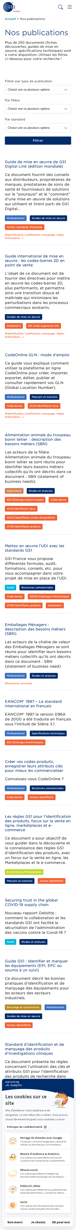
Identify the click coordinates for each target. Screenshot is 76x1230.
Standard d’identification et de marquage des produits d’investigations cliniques (34, 1048)
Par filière (12, 100)
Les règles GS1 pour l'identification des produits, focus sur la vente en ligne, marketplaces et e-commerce (38, 823)
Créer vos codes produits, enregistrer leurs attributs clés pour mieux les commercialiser (34, 766)
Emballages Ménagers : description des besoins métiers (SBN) (35, 629)
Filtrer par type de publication (28, 81)
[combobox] (31, 89)
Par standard (15, 119)
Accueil (10, 19)
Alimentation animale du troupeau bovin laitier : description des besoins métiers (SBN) (38, 439)
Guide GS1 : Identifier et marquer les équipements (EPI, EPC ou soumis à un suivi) (36, 965)
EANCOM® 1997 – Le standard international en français (33, 703)
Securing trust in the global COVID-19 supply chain (31, 902)
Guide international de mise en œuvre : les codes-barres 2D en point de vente (35, 260)
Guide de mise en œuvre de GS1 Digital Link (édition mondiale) (35, 164)
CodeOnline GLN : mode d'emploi (37, 355)
